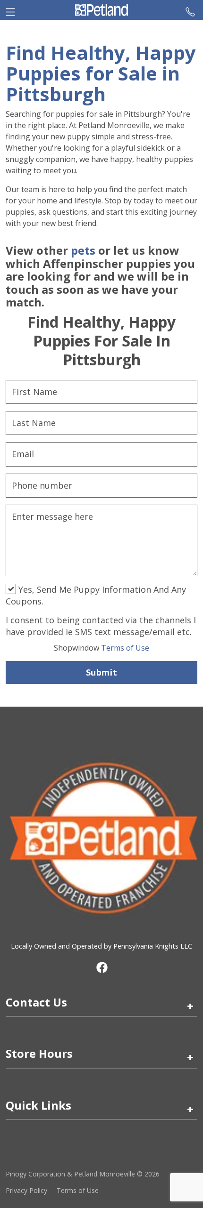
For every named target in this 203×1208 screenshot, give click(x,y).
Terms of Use (101, 648)
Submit (101, 672)
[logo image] (101, 10)
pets (83, 250)
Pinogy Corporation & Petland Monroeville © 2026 (83, 1173)
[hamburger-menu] (10, 10)
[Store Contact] (190, 10)
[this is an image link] (101, 836)
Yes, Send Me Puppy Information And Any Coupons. (96, 595)
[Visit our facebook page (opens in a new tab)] (101, 967)
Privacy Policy (26, 1190)
